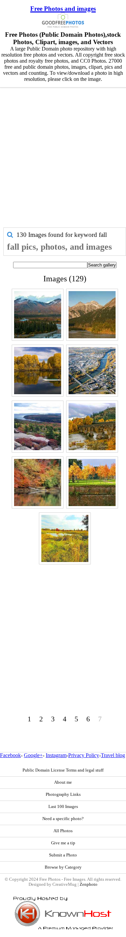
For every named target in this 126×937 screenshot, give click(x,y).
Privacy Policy (83, 755)
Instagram (56, 755)
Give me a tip (63, 843)
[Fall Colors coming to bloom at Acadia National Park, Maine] (38, 426)
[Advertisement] (63, 161)
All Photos (63, 831)
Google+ (33, 755)
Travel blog (113, 755)
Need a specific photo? (63, 818)
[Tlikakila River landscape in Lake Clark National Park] (92, 315)
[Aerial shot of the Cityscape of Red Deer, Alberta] (92, 371)
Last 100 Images (63, 806)
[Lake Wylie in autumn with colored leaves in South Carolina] (38, 482)
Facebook (10, 755)
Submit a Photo (63, 855)
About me (63, 782)
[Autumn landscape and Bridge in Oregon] (92, 426)
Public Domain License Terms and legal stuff (63, 770)
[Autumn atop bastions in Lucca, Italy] (92, 482)
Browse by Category (63, 867)
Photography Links (63, 794)
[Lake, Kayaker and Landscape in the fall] (38, 371)
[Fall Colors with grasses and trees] (65, 538)
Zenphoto (88, 884)
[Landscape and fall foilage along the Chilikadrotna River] (38, 315)
